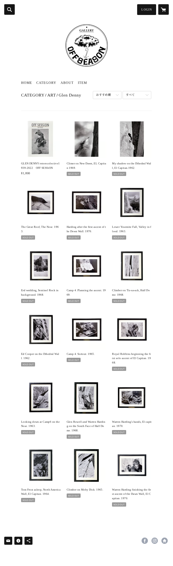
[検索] (9, 9)
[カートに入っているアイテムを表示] (163, 9)
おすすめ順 (103, 95)
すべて (130, 95)
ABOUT (67, 82)
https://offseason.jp (164, 541)
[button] (146, 9)
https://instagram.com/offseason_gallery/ (154, 541)
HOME (26, 82)
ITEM (82, 82)
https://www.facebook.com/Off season (145, 541)
